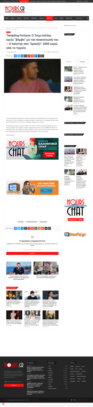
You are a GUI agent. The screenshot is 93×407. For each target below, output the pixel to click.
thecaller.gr (11, 135)
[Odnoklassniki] (39, 228)
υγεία (78, 381)
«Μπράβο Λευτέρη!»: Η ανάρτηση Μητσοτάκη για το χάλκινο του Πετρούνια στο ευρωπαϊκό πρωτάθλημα (79, 90)
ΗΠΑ (76, 369)
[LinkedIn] (22, 55)
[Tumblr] (25, 55)
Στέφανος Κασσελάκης (81, 376)
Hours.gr (6, 400)
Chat (49, 366)
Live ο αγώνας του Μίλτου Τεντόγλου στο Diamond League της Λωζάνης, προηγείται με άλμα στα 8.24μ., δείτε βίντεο (55, 1)
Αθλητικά (41, 18)
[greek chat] (32, 159)
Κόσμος (19, 18)
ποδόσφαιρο (72, 381)
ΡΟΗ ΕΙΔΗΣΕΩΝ (79, 373)
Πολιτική (26, 18)
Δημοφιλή (68, 61)
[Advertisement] (61, 9)
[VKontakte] (35, 228)
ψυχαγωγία (44, 221)
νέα (83, 378)
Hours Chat (86, 1)
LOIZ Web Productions (34, 400)
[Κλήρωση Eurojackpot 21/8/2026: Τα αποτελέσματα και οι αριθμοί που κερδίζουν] (68, 99)
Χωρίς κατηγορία (52, 388)
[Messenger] (35, 55)
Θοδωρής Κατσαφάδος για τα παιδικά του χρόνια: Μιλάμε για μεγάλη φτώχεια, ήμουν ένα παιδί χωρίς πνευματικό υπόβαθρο (32, 303)
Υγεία (55, 18)
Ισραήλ (80, 369)
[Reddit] (32, 55)
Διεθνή (83, 366)
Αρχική (7, 18)
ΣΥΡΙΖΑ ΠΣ (72, 376)
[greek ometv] (32, 194)
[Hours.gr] (15, 9)
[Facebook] (15, 55)
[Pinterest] (29, 55)
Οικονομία (33, 18)
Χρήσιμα (50, 386)
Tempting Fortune (32, 221)
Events (61, 18)
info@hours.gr (79, 1)
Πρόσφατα (82, 61)
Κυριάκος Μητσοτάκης (75, 371)
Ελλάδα (12, 18)
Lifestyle (49, 18)
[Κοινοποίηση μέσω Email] (39, 55)
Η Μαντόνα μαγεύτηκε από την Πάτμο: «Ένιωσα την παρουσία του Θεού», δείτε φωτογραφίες (14, 322)
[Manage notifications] (3, 404)
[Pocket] (42, 228)
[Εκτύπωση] (42, 55)
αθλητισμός (72, 378)
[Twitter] (18, 55)
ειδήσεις (79, 378)
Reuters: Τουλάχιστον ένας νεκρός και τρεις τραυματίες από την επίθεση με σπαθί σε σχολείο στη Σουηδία (80, 70)
